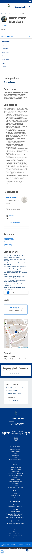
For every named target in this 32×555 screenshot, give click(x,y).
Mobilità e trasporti (15, 479)
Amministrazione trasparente (15, 506)
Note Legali (13, 544)
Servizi (15, 465)
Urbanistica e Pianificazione (15, 475)
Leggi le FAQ (15, 531)
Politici (15, 458)
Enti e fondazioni (15, 456)
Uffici (16, 14)
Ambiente (15, 486)
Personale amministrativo (15, 460)
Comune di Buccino (20, 7)
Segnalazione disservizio (15, 533)
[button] (30, 2)
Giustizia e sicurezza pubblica (15, 481)
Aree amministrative (15, 449)
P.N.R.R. (15, 537)
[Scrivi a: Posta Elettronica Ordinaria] (15, 522)
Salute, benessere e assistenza (15, 488)
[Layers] (25, 322)
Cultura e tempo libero (15, 469)
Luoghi (15, 462)
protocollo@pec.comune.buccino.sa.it (15, 521)
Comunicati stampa (15, 495)
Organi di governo (15, 452)
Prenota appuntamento (15, 529)
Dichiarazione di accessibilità (15, 535)
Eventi (15, 497)
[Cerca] (29, 7)
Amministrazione (9, 14)
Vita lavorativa (15, 471)
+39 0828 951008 (15, 519)
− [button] (5, 324)
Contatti (15, 509)
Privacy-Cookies (5, 544)
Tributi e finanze (15, 484)
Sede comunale (14, 307)
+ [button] (5, 321)
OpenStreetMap (25, 347)
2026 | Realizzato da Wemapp (16, 548)
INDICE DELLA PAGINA (7, 36)
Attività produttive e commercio (15, 473)
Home (2, 14)
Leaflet (19, 347)
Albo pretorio (15, 504)
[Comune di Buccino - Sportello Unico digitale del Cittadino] (8, 7)
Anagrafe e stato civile (15, 467)
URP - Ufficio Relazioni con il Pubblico (15, 523)
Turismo (15, 477)
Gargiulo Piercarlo (11, 197)
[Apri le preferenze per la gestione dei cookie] (3, 552)
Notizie (15, 493)
